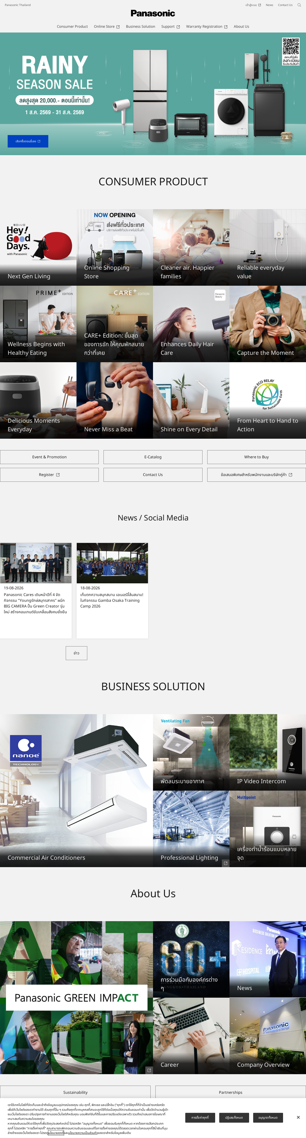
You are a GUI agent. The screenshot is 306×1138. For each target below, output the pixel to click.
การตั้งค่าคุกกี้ (200, 1117)
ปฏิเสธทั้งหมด (234, 1117)
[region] (153, 1118)
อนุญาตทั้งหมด (268, 1117)
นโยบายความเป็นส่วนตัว (83, 1133)
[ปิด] (298, 1117)
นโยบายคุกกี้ (56, 1133)
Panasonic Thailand (18, 5)
